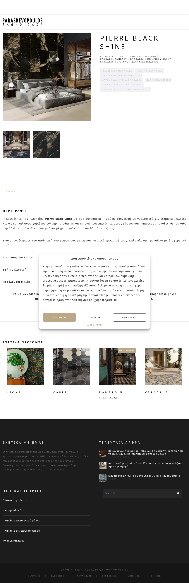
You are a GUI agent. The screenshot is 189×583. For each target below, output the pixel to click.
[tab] (10, 193)
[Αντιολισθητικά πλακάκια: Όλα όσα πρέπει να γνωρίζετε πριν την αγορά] (102, 465)
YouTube (134, 576)
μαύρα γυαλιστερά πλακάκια (122, 80)
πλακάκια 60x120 (158, 80)
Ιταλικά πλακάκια (149, 70)
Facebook (58, 576)
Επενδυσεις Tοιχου (113, 56)
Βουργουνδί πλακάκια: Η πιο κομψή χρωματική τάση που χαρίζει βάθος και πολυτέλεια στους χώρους (145, 452)
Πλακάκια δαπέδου (113, 59)
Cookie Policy (94, 324)
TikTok (156, 576)
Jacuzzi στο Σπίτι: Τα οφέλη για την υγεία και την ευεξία (144, 475)
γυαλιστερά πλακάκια (117, 70)
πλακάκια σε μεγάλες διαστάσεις (125, 89)
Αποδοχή (59, 317)
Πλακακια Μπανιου (145, 61)
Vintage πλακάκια (14, 510)
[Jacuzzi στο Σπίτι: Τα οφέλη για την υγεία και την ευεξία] (102, 478)
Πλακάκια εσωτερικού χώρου (21, 520)
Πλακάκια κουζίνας (114, 61)
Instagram (83, 576)
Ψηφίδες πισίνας (14, 540)
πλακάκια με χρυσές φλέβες (122, 84)
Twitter (34, 576)
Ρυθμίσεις (129, 317)
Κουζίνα (136, 56)
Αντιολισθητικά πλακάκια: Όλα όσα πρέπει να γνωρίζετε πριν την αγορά (145, 465)
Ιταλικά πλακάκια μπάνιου (121, 75)
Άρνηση (94, 317)
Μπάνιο (150, 56)
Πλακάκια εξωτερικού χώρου (21, 530)
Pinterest (109, 576)
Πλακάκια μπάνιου (15, 500)
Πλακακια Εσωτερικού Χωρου (150, 59)
